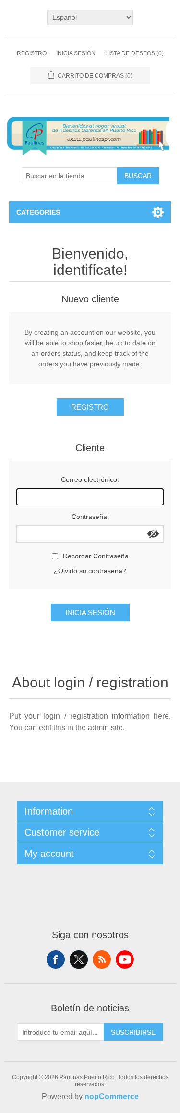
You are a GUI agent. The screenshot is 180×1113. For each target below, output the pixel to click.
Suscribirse (133, 1032)
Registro (32, 53)
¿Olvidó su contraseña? (90, 571)
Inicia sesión (76, 53)
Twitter (79, 959)
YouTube (125, 959)
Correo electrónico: (90, 479)
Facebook (56, 959)
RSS (102, 959)
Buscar (138, 176)
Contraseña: (90, 516)
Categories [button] (38, 212)
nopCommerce (111, 1096)
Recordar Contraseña (96, 556)
